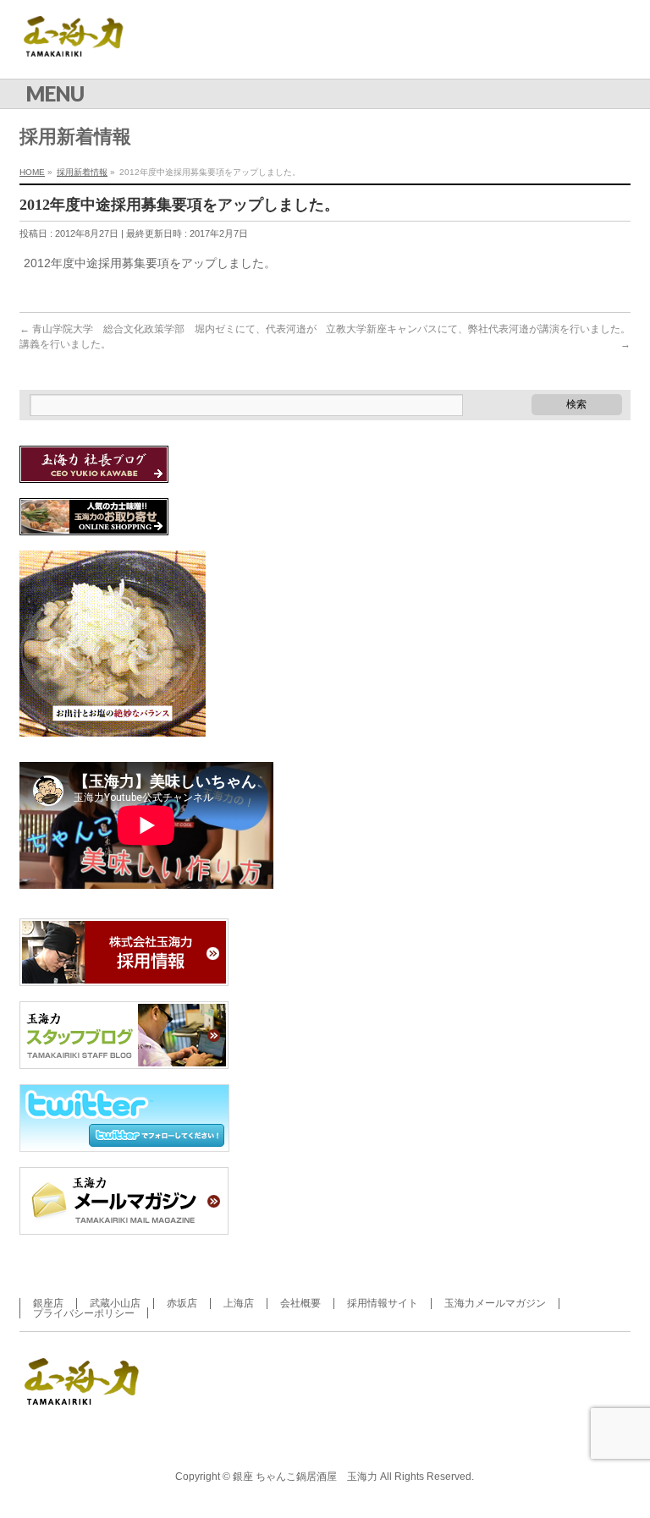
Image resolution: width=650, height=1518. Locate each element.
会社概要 (300, 1303)
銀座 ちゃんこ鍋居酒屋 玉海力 (305, 1476)
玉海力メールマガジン (495, 1303)
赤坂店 (182, 1303)
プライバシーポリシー (84, 1313)
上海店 (238, 1303)
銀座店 (48, 1303)
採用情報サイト (382, 1303)
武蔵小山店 (115, 1303)
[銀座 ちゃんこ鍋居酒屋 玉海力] (83, 47)
